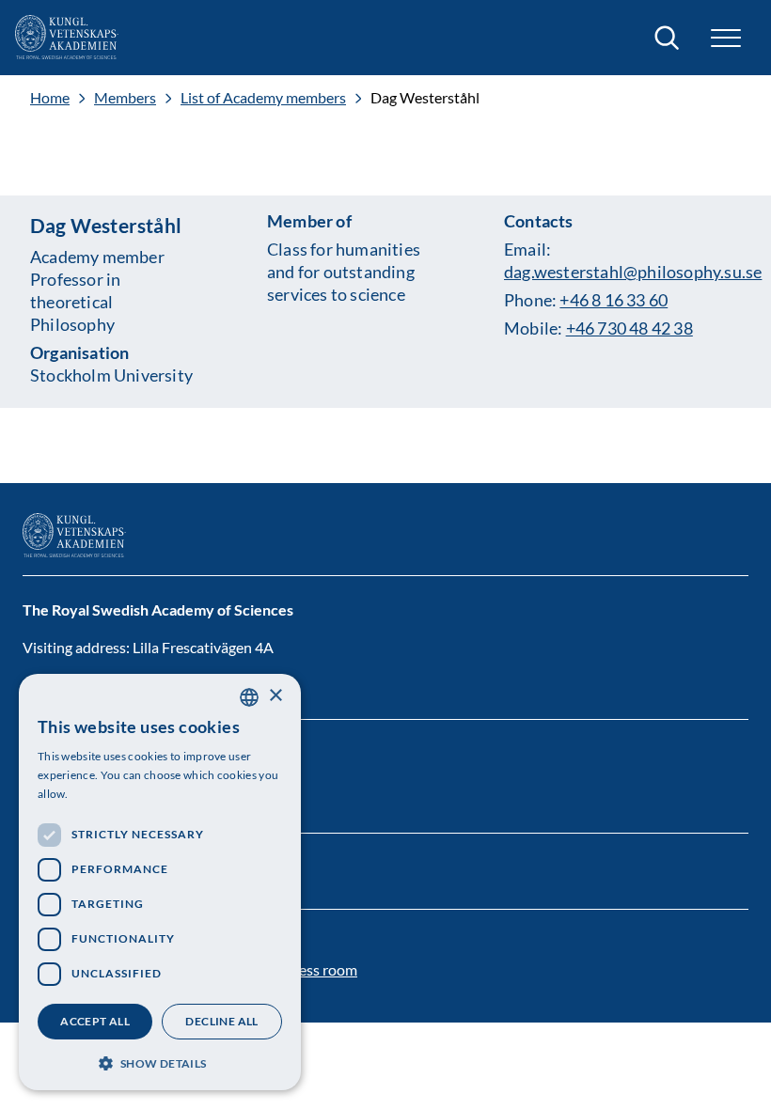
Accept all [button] (95, 1021)
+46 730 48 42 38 (629, 328)
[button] (160, 1061)
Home (50, 97)
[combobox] (249, 697)
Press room (320, 969)
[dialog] (160, 882)
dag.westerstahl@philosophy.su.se (633, 271)
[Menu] (726, 38)
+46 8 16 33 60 (613, 299)
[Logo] (66, 37)
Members (125, 97)
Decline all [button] (221, 1021)
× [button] (275, 696)
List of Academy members (263, 97)
